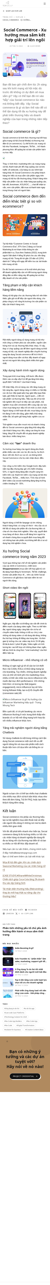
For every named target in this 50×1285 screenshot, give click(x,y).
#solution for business (12, 1030)
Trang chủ (8, 17)
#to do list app (29, 1008)
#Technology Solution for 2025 (15, 1017)
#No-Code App (31, 1021)
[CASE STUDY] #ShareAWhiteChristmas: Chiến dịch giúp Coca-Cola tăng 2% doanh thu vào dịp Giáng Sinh (24, 879)
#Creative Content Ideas (34, 1030)
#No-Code (8, 1025)
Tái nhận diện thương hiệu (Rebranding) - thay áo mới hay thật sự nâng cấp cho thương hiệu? (23, 892)
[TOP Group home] (8, 3)
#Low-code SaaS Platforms (14, 1013)
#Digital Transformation (25, 1025)
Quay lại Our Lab (14, 11)
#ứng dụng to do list (11, 1008)
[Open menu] (44, 3)
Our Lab (19, 17)
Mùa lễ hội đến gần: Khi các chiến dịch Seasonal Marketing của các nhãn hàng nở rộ (24, 866)
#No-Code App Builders (13, 1021)
